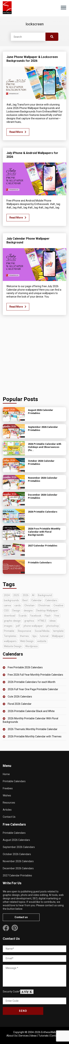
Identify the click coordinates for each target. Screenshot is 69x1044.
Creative (58, 605)
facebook (35, 615)
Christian (29, 605)
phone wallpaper (33, 625)
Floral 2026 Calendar (19, 703)
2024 (7, 595)
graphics (29, 620)
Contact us (21, 917)
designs (28, 610)
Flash (48, 615)
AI (33, 595)
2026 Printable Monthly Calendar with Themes (34, 736)
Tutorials (43, 1035)
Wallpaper (57, 636)
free (56, 615)
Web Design (27, 641)
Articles (7, 809)
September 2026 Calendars (19, 847)
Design (16, 610)
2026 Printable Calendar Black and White (31, 711)
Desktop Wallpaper (47, 610)
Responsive (24, 630)
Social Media (42, 630)
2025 (16, 595)
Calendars (51, 600)
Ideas (33, 1035)
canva (7, 605)
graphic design (12, 620)
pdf (18, 625)
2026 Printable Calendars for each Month (31, 682)
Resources (9, 802)
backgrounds (11, 600)
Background (45, 595)
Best (25, 600)
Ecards (23, 615)
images (8, 625)
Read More (16, 131)
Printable (9, 630)
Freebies (8, 788)
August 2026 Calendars (16, 839)
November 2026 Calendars (18, 861)
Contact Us (9, 816)
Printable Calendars (14, 781)
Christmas (44, 605)
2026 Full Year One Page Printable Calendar (33, 689)
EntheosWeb (48, 1032)
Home (6, 774)
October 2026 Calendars (17, 854)
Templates (10, 636)
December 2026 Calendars (18, 868)
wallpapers (10, 641)
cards (17, 605)
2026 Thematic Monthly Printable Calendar (32, 729)
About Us (11, 1035)
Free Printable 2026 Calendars (25, 667)
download (9, 615)
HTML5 (42, 620)
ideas (52, 620)
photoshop (52, 625)
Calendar (36, 600)
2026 (26, 595)
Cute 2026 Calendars (20, 696)
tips (34, 636)
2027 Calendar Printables (17, 875)
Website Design (13, 646)
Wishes (7, 795)
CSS (6, 610)
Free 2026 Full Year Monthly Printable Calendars (35, 674)
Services (24, 1035)
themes (24, 636)
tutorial (44, 636)
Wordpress (31, 646)
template (58, 630)
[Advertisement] (34, 356)
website (41, 641)
